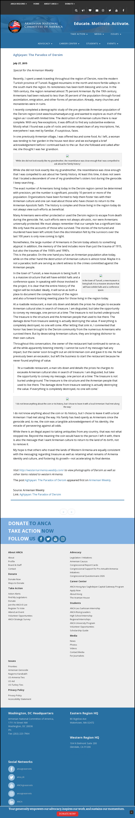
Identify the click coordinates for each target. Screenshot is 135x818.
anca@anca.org (16, 737)
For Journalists (77, 655)
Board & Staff (15, 564)
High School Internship (81, 615)
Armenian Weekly (100, 480)
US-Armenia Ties (16, 677)
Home (36, 3)
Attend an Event (16, 612)
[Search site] (76, 10)
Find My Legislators (17, 597)
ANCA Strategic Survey (19, 619)
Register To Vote (16, 608)
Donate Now (14, 579)
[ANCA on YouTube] (116, 10)
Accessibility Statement (19, 699)
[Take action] (83, 10)
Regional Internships (80, 619)
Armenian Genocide (18, 670)
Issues (115, 33)
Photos (73, 644)
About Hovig (76, 594)
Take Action (78, 33)
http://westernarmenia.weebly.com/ (41, 470)
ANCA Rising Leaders (80, 612)
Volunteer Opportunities (20, 615)
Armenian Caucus (79, 561)
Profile (11, 561)
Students (92, 43)
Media (98, 33)
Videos (73, 648)
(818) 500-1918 (78, 750)
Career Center (68, 43)
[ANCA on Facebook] (123, 10)
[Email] (97, 10)
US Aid (11, 681)
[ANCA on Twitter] (109, 10)
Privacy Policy (15, 695)
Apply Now (75, 590)
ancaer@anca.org (79, 730)
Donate (69, 3)
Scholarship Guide (79, 630)
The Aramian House (80, 597)
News (73, 640)
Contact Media (77, 652)
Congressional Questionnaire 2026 (87, 575)
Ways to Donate (16, 583)
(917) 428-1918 (78, 726)
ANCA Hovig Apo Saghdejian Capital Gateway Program (97, 586)
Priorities (12, 666)
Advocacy (44, 43)
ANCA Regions (18, 3)
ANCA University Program (82, 623)
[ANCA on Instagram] (103, 10)
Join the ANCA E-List (17, 604)
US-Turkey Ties (15, 684)
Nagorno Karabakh (17, 673)
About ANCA (50, 3)
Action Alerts (14, 593)
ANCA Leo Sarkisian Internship (85, 608)
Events (112, 43)
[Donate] (90, 10)
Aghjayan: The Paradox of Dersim (45, 480)
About (11, 557)
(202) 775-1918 (20, 730)
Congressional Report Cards (84, 564)
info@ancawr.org (79, 754)
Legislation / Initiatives (81, 557)
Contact (12, 568)
